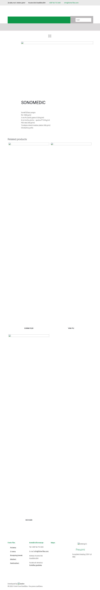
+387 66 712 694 (54, 3)
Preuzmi (80, 549)
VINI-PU (71, 328)
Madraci (13, 559)
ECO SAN (29, 520)
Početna (13, 548)
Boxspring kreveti (16, 555)
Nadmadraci (14, 563)
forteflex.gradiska (35, 565)
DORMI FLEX (28, 328)
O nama (13, 551)
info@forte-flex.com (71, 3)
